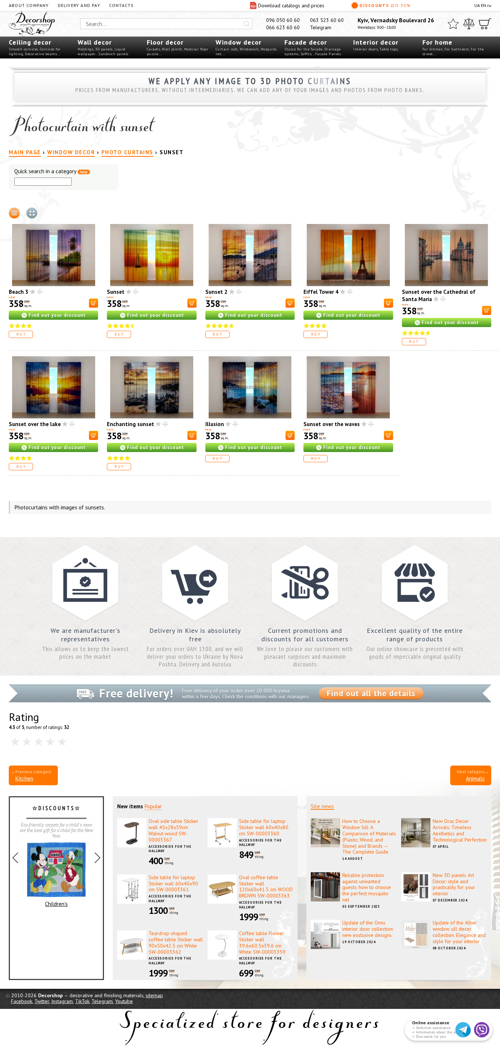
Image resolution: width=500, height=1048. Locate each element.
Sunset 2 (216, 291)
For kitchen (432, 49)
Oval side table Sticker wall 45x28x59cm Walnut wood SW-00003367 (173, 830)
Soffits (306, 54)
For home (437, 42)
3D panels (104, 49)
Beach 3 (19, 291)
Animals (475, 778)
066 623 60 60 (283, 27)
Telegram (320, 27)
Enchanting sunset (130, 424)
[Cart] (485, 23)
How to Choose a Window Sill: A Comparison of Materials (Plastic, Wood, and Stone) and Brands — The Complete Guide (369, 836)
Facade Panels (328, 54)
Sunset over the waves (331, 424)
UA (477, 5)
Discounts (385, 5)
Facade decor (305, 42)
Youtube (124, 1001)
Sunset (115, 291)
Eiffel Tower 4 (321, 291)
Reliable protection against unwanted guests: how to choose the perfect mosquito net (366, 887)
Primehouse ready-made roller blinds (56, 894)
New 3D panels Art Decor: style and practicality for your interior (454, 884)
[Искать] (247, 24)
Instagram (62, 1001)
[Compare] (468, 23)
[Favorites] (453, 23)
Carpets (153, 49)
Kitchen (24, 778)
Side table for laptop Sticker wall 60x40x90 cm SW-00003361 (173, 883)
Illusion (214, 424)
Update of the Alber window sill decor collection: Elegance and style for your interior (459, 931)
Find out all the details (371, 693)
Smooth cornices (23, 49)
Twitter (41, 1001)
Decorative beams (41, 54)
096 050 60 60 (283, 20)
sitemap (154, 995)
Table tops (389, 49)
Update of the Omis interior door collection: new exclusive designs (367, 928)
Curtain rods (227, 49)
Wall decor (95, 42)
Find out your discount (57, 315)
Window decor (238, 42)
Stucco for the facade (303, 49)
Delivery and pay (79, 5)
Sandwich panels (113, 54)
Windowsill (249, 49)
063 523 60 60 (327, 20)
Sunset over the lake (35, 424)
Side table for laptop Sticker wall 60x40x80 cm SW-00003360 (263, 827)
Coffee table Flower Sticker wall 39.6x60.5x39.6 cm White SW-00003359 (262, 942)
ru (489, 5)
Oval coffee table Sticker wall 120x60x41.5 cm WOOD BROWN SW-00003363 (266, 886)
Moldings (85, 49)
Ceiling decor (30, 42)
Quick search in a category (50, 171)
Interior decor (375, 42)
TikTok (82, 1001)
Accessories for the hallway (170, 848)
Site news (322, 806)
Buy (21, 334)
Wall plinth (172, 49)
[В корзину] (93, 303)
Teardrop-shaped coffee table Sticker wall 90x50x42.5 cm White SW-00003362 (176, 942)
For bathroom (456, 49)
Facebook (21, 1001)
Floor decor (165, 42)
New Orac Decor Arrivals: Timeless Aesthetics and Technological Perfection (460, 830)
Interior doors (365, 49)
